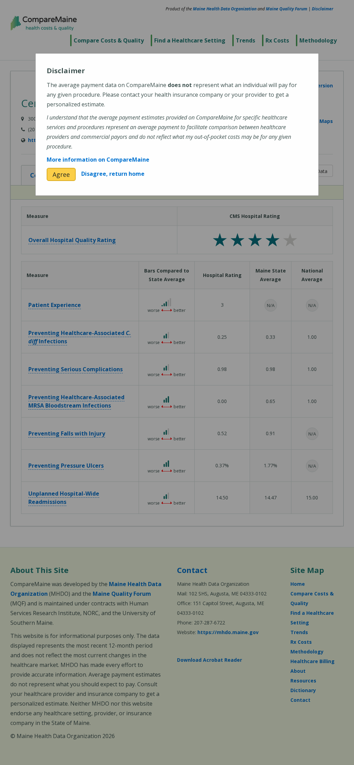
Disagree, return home (113, 174)
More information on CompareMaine (98, 159)
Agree (61, 174)
